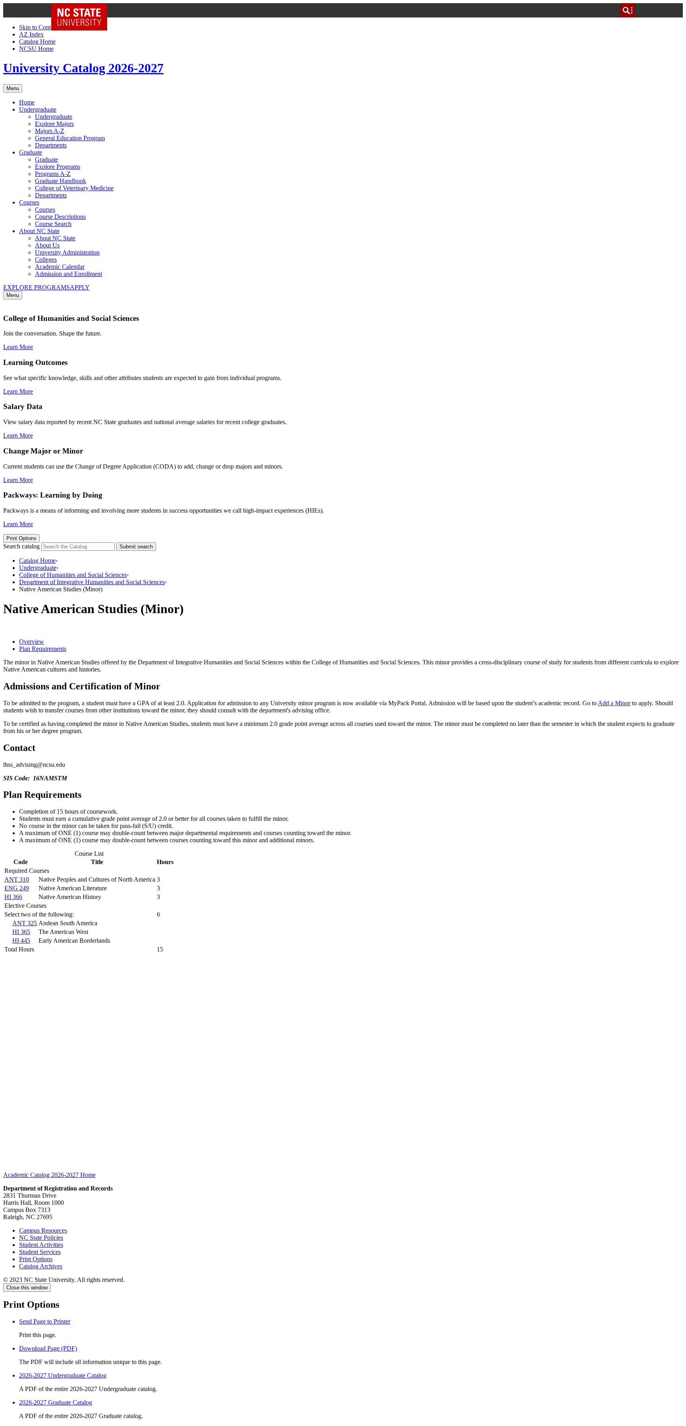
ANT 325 (24, 923)
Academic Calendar (60, 266)
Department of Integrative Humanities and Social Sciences (92, 582)
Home (27, 102)
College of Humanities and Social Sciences (73, 574)
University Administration (67, 252)
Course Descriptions (60, 216)
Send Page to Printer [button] (44, 1321)
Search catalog (21, 546)
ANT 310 (16, 879)
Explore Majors (54, 123)
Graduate (30, 152)
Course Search (53, 223)
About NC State (39, 231)
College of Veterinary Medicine (74, 188)
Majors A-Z (49, 130)
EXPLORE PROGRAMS (36, 287)
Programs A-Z (53, 173)
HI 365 (21, 931)
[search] (627, 10)
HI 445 (21, 940)
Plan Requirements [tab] (42, 648)
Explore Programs (57, 166)
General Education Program (70, 138)
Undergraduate (37, 109)
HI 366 (13, 896)
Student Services (40, 1251)
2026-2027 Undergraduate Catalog (62, 1375)
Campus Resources (43, 1230)
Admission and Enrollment (68, 273)
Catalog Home (37, 41)
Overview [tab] (31, 641)
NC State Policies (41, 1237)
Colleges (46, 259)
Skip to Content (38, 27)
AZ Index (31, 34)
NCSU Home (36, 48)
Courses (29, 202)
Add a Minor (614, 703)
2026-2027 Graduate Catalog (55, 1402)
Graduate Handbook (60, 181)
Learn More (18, 346)
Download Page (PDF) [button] (48, 1348)
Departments (51, 145)
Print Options (21, 538)
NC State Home (82, 10)
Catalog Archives (40, 1266)
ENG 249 (16, 888)
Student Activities (41, 1244)
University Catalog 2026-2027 (83, 68)
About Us (47, 245)
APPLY (80, 287)
